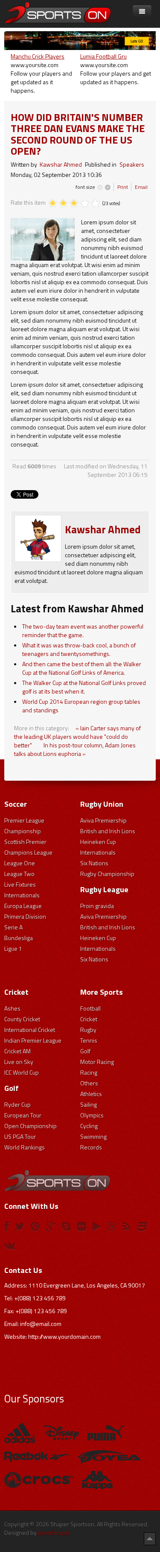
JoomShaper (54, 1532)
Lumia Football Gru (103, 56)
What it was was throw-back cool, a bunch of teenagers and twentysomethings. (79, 649)
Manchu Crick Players (37, 56)
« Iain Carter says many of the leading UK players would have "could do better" (77, 736)
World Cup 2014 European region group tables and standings (81, 705)
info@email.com (40, 1323)
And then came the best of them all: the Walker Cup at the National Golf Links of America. (81, 668)
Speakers (131, 164)
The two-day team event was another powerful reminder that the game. (82, 630)
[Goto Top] (150, 1538)
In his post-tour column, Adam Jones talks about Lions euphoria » (75, 749)
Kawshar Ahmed (61, 164)
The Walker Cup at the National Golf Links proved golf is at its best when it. (84, 687)
